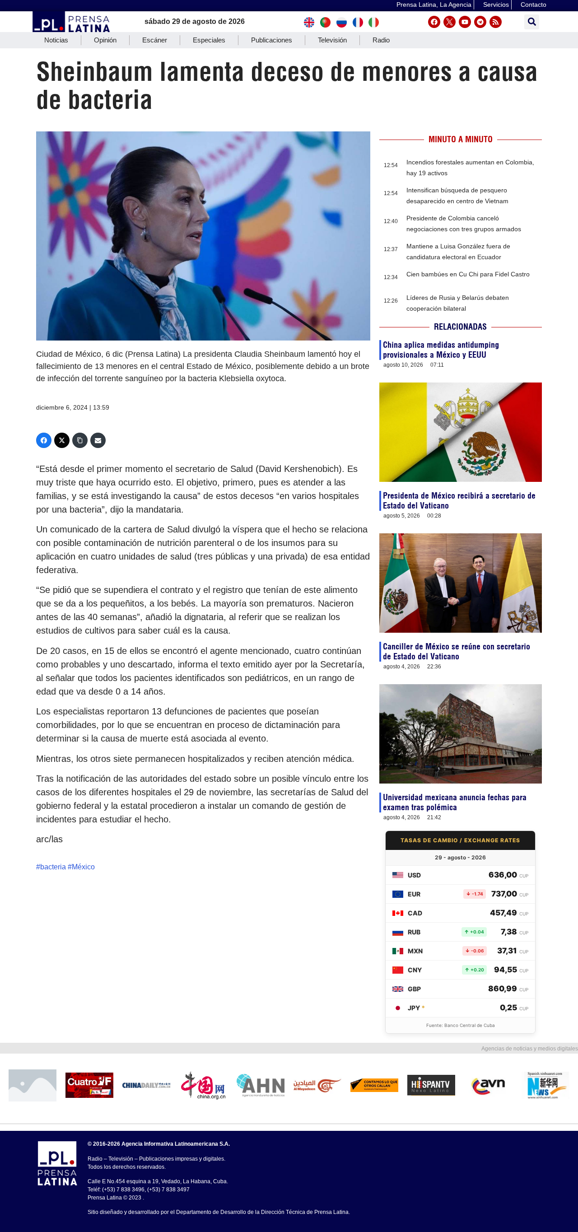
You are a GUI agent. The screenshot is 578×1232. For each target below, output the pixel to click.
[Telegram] (480, 22)
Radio (381, 40)
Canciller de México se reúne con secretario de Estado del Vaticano (456, 651)
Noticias (56, 40)
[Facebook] (434, 22)
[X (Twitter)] (62, 440)
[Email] (98, 440)
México (83, 867)
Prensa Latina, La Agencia (433, 4)
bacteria (53, 867)
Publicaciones (271, 40)
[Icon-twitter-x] (449, 22)
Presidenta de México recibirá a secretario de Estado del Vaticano (459, 500)
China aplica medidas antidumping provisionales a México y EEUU (441, 350)
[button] (531, 21)
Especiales (209, 40)
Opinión (105, 40)
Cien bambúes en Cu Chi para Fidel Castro (468, 274)
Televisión (332, 40)
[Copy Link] (80, 440)
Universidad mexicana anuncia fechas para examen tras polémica (455, 802)
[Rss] (495, 22)
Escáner (154, 40)
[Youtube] (465, 22)
